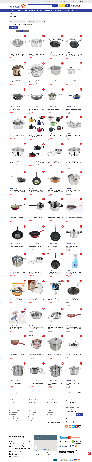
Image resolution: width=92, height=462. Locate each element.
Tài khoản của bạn (50, 410)
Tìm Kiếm (17, 13)
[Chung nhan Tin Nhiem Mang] (65, 441)
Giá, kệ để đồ (52, 399)
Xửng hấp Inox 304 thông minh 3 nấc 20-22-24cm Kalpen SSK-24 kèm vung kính (74, 164)
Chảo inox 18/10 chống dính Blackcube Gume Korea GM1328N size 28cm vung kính (55, 55)
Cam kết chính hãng (32, 410)
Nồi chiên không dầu (72, 402)
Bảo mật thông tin (12, 414)
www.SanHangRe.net (14, 456)
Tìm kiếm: (11, 19)
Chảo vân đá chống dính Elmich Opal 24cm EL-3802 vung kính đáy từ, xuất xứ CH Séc (17, 191)
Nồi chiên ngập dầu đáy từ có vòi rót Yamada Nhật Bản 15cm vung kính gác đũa (36, 136)
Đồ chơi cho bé (15, 399)
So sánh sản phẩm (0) (78, 31)
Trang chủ (12, 13)
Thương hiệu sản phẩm (32, 420)
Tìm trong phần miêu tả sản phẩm (29, 24)
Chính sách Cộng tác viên (52, 424)
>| (17, 393)
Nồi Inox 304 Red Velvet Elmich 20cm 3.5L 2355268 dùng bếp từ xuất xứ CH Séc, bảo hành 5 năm (36, 356)
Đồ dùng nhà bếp (34, 399)
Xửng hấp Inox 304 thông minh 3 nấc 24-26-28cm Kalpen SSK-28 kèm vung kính (17, 164)
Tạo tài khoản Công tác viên (52, 427)
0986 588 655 (77, 6)
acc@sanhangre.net (15, 453)
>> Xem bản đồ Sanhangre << (16, 451)
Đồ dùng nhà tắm (15, 402)
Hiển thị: (68, 31)
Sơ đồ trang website (32, 422)
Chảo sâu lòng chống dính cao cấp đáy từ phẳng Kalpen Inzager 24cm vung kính (74, 109)
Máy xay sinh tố (34, 402)
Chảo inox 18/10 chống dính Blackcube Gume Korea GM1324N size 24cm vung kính (74, 55)
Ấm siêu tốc (70, 399)
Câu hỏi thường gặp (13, 420)
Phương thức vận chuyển (14, 422)
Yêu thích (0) (64, 1)
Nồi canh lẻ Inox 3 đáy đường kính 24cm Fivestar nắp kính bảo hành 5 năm (36, 383)
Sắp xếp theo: (53, 31)
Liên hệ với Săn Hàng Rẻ (33, 424)
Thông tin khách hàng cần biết (15, 416)
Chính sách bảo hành (13, 418)
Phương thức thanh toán (14, 424)
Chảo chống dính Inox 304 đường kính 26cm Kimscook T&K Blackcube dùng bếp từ (74, 301)
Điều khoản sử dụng (13, 412)
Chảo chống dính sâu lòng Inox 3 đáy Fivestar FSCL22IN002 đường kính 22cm (36, 191)
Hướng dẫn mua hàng (32, 416)
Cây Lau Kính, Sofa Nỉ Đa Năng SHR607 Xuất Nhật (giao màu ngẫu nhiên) (17, 328)
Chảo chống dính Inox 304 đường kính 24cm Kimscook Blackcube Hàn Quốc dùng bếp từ (74, 219)
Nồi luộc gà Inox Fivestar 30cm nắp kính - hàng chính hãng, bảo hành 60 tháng (73, 383)
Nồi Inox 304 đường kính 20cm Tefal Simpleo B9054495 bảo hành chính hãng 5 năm (73, 246)
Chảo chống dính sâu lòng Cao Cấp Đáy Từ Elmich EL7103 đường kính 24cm (17, 356)
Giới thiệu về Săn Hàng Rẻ (14, 410)
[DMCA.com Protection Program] (76, 441)
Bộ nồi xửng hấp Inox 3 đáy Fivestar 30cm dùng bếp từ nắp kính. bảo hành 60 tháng (55, 383)
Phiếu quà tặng (50, 412)
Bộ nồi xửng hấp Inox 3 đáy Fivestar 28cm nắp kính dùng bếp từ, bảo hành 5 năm (17, 383)
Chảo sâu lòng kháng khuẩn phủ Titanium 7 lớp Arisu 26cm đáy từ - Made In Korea (17, 219)
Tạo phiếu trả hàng (50, 418)
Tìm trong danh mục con (15, 24)
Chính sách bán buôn (32, 414)
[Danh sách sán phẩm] (26, 31)
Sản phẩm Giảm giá (32, 418)
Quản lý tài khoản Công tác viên (53, 429)
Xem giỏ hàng (49, 414)
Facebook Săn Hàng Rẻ (15, 454)
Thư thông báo (50, 416)
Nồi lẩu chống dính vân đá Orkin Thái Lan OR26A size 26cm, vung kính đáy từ (17, 109)
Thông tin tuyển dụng (32, 412)
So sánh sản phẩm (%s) (54, 1)
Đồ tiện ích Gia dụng (53, 402)
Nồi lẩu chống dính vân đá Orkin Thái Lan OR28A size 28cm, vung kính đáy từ (36, 109)
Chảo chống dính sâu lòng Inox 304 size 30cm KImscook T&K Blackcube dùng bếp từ (55, 273)
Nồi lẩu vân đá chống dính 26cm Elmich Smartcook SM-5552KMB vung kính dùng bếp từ (55, 191)
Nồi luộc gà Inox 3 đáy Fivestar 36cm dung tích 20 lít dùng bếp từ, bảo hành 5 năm (55, 356)
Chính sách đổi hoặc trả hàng (15, 427)
